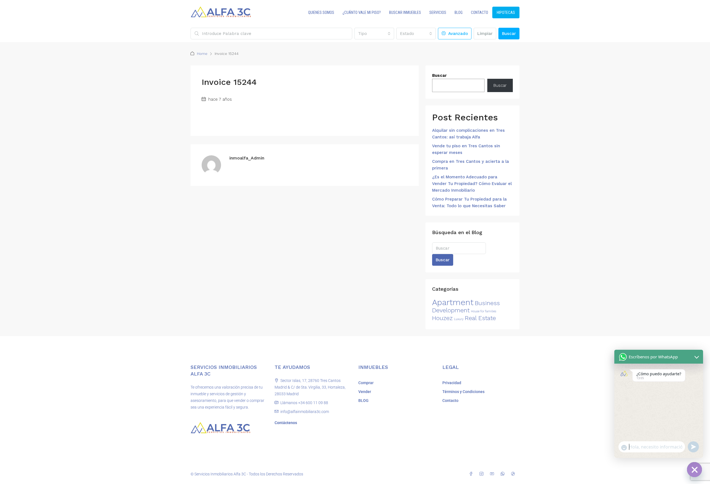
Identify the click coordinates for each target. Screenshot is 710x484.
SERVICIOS (437, 12)
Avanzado (457, 33)
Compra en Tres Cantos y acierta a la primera (470, 165)
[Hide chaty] (694, 469)
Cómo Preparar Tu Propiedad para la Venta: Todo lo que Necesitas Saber (469, 202)
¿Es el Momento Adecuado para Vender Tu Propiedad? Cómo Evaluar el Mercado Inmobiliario (472, 183)
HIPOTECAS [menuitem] (506, 12)
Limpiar (485, 33)
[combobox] (374, 33)
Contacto (450, 400)
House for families (483, 311)
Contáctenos (286, 422)
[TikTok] (514, 474)
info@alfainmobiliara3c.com (304, 411)
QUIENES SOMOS (321, 12)
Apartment (452, 302)
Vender (364, 391)
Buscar (509, 33)
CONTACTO (479, 12)
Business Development (466, 307)
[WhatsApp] (504, 474)
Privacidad (451, 383)
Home (202, 54)
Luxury (458, 319)
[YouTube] (493, 474)
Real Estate (480, 318)
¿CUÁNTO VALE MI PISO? (362, 12)
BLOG (459, 12)
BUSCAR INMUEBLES (405, 12)
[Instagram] (483, 474)
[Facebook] (472, 474)
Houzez (442, 318)
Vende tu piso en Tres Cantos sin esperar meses (466, 149)
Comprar (366, 383)
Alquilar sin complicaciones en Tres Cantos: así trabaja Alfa (468, 134)
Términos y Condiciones (463, 391)
